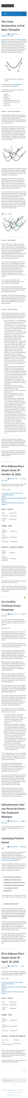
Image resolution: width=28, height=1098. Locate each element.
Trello (3, 865)
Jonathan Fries (13, 34)
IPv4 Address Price (7, 462)
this (12, 864)
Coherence (15, 86)
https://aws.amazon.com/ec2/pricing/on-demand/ (12, 503)
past (24, 753)
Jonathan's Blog (11, 1090)
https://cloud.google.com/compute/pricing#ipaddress (13, 498)
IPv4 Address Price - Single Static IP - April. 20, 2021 (13, 957)
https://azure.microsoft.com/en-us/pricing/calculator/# (12, 494)
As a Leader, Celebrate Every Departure (11, 605)
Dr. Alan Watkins (17, 84)
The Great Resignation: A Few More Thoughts (13, 25)
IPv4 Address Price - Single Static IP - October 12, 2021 (13, 470)
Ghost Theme (10, 1095)
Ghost (19, 1092)
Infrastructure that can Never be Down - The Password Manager (13, 810)
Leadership (5, 597)
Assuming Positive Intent (12, 840)
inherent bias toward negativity (10, 860)
